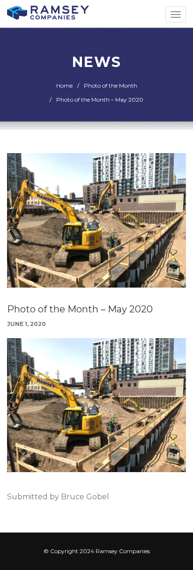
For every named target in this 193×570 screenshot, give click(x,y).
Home (64, 85)
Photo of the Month (110, 85)
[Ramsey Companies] (48, 14)
